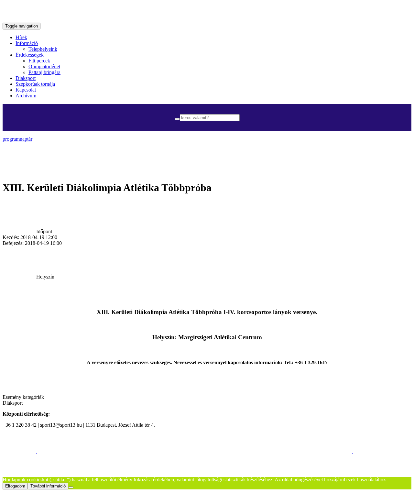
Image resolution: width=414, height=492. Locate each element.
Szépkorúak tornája (35, 84)
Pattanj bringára (44, 72)
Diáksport (26, 78)
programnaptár (17, 139)
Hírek (21, 37)
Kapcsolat (26, 90)
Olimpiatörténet (44, 66)
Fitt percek (39, 60)
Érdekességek (30, 55)
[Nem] (70, 487)
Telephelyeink (42, 49)
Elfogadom (15, 486)
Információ (27, 43)
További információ (48, 486)
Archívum (26, 95)
